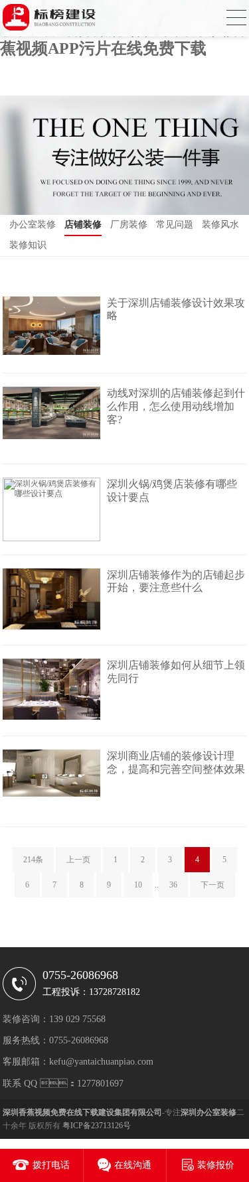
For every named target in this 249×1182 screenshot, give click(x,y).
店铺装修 (83, 225)
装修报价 (215, 1165)
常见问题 (174, 225)
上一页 (78, 859)
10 (138, 884)
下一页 (212, 884)
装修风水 (220, 225)
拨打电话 (51, 1165)
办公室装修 (32, 225)
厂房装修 (128, 225)
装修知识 (27, 245)
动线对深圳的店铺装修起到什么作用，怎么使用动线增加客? (176, 406)
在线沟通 (132, 1165)
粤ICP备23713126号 (96, 1125)
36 (173, 884)
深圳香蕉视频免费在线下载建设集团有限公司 (82, 1112)
